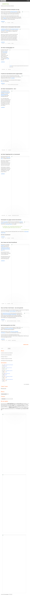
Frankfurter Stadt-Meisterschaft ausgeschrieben (11, 73)
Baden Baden (2, 403)
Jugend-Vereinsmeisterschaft (9, 379)
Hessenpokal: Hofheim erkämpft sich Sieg (10, 9)
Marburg (14, 406)
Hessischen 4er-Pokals (13, 11)
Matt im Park (17, 406)
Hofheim (4, 18)
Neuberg (24, 406)
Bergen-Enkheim (14, 215)
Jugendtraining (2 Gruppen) (9, 376)
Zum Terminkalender (26, 384)
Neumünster (27, 406)
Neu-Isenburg (21, 406)
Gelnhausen (15, 405)
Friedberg (8, 405)
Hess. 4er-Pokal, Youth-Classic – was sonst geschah (12, 307)
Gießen (23, 405)
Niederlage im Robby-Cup (4, 356)
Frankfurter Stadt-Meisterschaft (11, 84)
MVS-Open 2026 (8, 373)
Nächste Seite (25, 344)
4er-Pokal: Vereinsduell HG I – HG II (8, 88)
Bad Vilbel (19, 403)
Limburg (8, 406)
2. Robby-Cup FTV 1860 (9, 367)
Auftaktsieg (2, 245)
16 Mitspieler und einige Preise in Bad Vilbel (6, 358)
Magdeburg (11, 406)
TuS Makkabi (18, 408)
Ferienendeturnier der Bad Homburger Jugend (6, 360)
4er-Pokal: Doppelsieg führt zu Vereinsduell (10, 154)
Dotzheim (25, 404)
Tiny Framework (6, 594)
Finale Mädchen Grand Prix (9, 370)
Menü (29, 0)
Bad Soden (15, 403)
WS (5, 22)
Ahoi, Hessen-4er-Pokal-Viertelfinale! (9, 242)
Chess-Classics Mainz (12, 404)
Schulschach (20, 407)
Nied (1, 407)
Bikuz (2, 81)
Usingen (21, 408)
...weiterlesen (3, 21)
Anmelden (10, 594)
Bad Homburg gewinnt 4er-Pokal (8, 325)
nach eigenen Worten (9, 224)
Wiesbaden (24, 408)
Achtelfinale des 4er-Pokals (5, 247)
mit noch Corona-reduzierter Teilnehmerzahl (9, 314)
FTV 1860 (7, 58)
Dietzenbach (21, 404)
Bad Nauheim (11, 403)
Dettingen (19, 404)
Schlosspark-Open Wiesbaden (9, 364)
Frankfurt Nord (5, 405)
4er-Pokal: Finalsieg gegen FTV (7, 47)
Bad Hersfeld (5, 403)
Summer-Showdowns (12, 311)
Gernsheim (19, 405)
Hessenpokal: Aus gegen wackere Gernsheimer (11, 219)
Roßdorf (7, 30)
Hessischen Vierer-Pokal (6, 313)
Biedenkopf (28, 403)
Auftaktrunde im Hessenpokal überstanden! (10, 26)
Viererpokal (8, 22)
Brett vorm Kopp (7, 404)
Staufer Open (11, 408)
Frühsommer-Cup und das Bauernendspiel (6, 354)
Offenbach (16, 407)
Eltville (12, 303)
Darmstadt (16, 404)
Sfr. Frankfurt (24, 407)
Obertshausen (7, 407)
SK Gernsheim (5, 221)
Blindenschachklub (3, 404)
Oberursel (17, 215)
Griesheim (26, 405)
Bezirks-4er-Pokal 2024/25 (9, 328)
